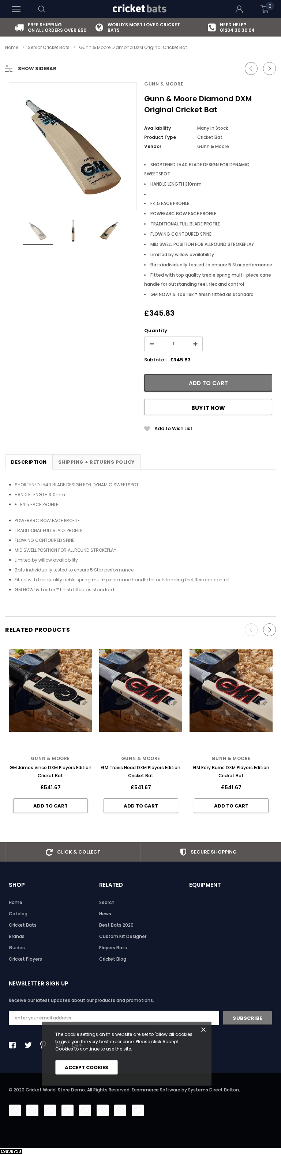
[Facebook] (14, 1045)
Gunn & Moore (163, 84)
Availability (157, 128)
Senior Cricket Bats (49, 47)
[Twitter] (30, 1045)
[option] (50, 27)
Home (11, 47)
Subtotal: (155, 359)
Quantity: (156, 330)
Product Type (160, 137)
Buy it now (208, 408)
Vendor (152, 146)
